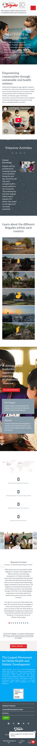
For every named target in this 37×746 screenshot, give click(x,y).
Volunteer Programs (9, 706)
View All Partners (17, 646)
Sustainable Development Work (12, 709)
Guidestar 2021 (18, 694)
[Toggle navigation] (33, 8)
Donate (6, 718)
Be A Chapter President (11, 390)
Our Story (5, 713)
